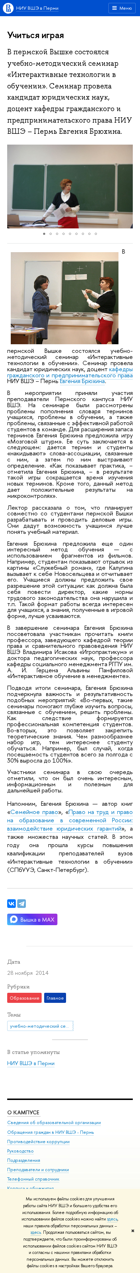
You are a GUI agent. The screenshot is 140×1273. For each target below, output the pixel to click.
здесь (112, 1219)
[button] (13, 186)
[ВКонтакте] (11, 903)
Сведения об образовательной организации (54, 1122)
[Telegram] (21, 903)
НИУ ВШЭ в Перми (37, 8)
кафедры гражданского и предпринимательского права (70, 372)
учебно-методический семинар (42, 1026)
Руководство (20, 1151)
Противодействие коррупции (38, 1141)
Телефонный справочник (33, 1179)
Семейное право (34, 812)
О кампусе (24, 1112)
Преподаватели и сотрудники (38, 1170)
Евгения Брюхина (82, 381)
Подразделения (23, 1160)
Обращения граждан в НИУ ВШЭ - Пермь (50, 1132)
